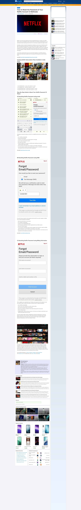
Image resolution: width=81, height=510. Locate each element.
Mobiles (27, 3)
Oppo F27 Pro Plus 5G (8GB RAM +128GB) (45, 446)
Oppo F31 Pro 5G (26, 434)
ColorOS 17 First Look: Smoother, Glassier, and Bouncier (20, 420)
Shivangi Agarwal (24, 361)
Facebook (30, 352)
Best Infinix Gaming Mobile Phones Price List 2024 (29, 57)
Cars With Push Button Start (25, 233)
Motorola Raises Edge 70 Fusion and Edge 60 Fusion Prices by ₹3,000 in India (60, 29)
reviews (34, 353)
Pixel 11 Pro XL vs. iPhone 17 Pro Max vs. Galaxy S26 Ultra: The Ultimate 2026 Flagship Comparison (32, 420)
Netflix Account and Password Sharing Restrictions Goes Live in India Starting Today (34, 394)
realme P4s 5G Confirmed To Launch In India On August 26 (43, 420)
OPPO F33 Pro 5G (44, 434)
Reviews (20, 3)
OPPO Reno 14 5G (18, 446)
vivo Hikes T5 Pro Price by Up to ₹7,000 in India (59, 58)
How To (23, 3)
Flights (63, 3)
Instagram (34, 352)
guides (39, 353)
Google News (40, 352)
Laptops (34, 3)
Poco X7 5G (35, 446)
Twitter (27, 352)
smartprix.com (21, 353)
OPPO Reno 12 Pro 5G (27, 446)
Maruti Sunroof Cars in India (25, 150)
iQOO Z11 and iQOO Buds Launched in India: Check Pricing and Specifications (43, 413)
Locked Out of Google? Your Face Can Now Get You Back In (30, 390)
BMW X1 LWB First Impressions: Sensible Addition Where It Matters (60, 31)
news (32, 353)
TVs (37, 3)
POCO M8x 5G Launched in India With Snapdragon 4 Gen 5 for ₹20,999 (21, 413)
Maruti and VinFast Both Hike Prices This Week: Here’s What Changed (31, 377)
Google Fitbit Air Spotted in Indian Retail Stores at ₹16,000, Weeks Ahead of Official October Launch (59, 26)
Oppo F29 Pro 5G (18, 434)
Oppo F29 (34, 434)
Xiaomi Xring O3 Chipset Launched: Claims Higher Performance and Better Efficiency (31, 413)
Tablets (31, 3)
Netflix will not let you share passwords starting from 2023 (30, 381)
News (16, 3)
